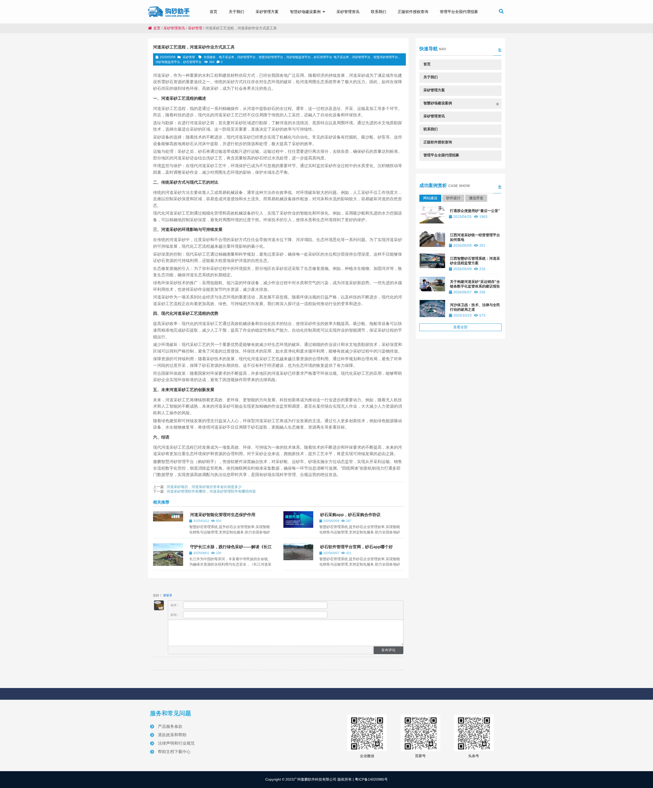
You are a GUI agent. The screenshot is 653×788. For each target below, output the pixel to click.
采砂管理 (195, 28)
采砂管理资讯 (174, 28)
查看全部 (460, 327)
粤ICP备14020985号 (371, 779)
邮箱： (176, 615)
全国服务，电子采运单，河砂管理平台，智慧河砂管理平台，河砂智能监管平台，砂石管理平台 (268, 57)
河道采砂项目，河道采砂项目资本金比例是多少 (204, 487)
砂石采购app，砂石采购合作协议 (350, 514)
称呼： (176, 605)
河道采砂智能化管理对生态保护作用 (222, 514)
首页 (156, 28)
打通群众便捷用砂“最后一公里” (475, 211)
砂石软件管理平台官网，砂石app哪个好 (356, 547)
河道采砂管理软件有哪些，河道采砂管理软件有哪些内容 (211, 491)
